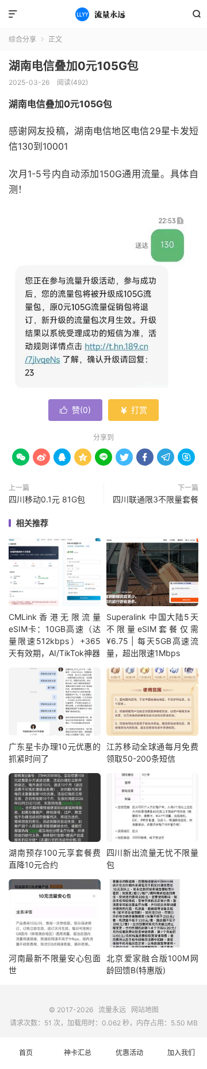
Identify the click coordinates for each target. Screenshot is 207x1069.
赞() (75, 410)
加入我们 (181, 1052)
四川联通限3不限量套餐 (155, 499)
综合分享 (22, 39)
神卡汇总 (77, 1052)
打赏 (133, 410)
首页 (26, 1052)
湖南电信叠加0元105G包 (74, 66)
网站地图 (145, 1009)
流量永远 (103, 14)
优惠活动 (129, 1052)
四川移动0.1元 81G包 (47, 499)
